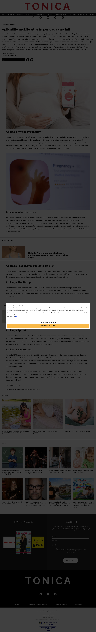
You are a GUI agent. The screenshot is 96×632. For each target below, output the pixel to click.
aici (16, 316)
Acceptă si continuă (48, 326)
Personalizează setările (48, 322)
